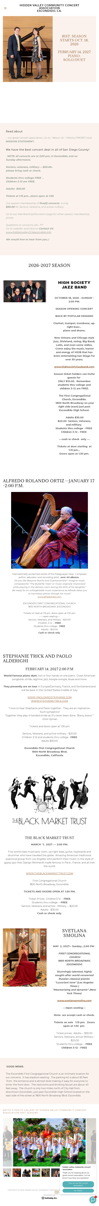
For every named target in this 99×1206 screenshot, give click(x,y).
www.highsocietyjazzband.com (74, 366)
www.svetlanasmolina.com (74, 1000)
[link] (49, 11)
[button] (10, 8)
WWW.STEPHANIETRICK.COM (49, 701)
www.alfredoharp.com (49, 597)
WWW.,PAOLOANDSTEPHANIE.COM (50, 697)
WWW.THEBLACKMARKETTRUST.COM (49, 873)
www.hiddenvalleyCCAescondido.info (28, 232)
